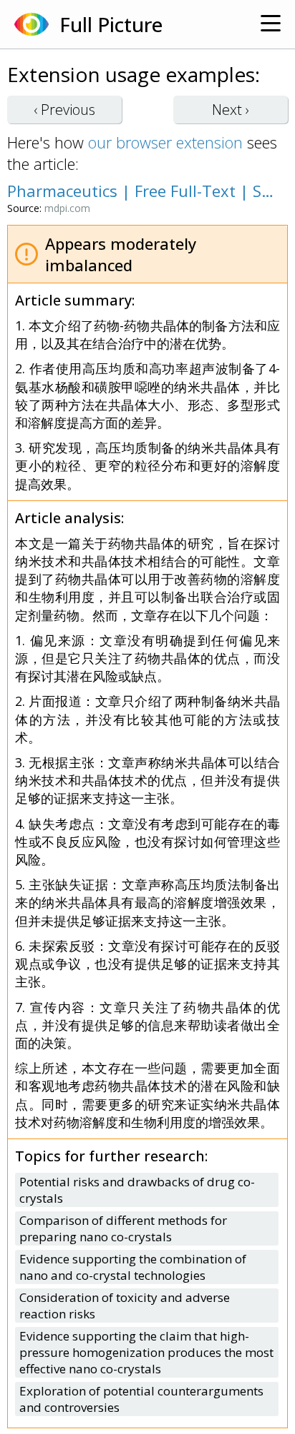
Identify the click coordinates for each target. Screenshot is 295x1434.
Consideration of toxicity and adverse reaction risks (124, 1305)
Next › (230, 109)
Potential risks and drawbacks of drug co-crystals (137, 1189)
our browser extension (165, 142)
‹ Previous (64, 109)
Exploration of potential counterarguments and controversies (141, 1399)
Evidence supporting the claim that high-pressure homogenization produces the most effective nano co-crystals (146, 1352)
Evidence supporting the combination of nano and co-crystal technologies (132, 1267)
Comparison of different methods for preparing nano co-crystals (123, 1228)
